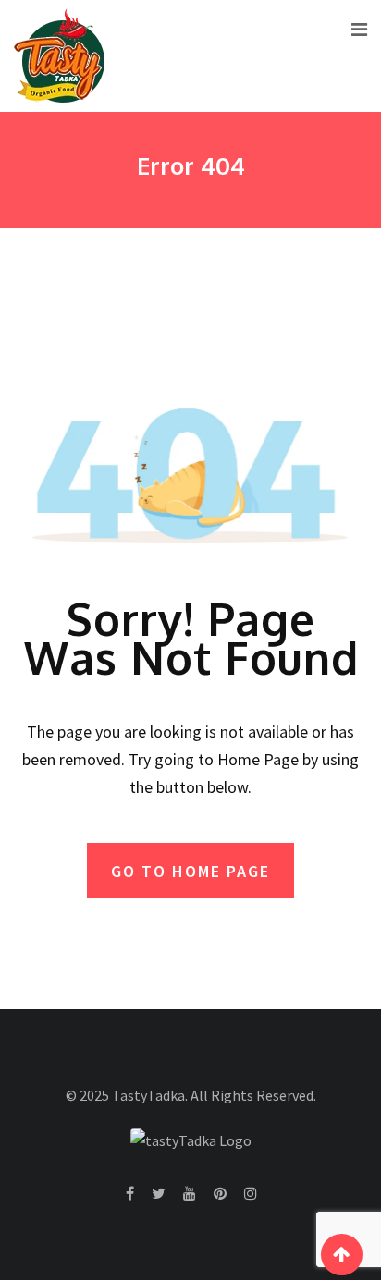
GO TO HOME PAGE (190, 871)
